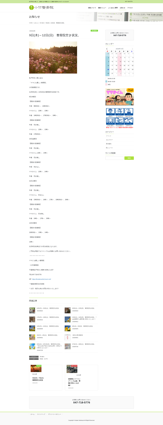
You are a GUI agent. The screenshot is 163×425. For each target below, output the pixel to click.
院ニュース (109, 147)
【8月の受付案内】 (77, 335)
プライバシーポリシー (54, 414)
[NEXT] (132, 49)
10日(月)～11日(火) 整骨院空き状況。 (48, 326)
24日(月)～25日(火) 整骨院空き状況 (48, 308)
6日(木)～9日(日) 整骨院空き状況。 (83, 326)
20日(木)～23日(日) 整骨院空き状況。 (83, 308)
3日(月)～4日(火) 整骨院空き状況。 (48, 335)
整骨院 (41, 359)
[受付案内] (36, 368)
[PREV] (107, 49)
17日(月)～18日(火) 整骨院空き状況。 (48, 317)
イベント (108, 136)
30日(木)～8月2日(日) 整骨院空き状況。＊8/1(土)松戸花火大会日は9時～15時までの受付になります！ (49, 346)
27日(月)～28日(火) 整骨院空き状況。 (83, 344)
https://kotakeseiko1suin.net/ (41, 279)
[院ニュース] (72, 369)
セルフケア (109, 140)
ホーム (33, 414)
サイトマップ (41, 414)
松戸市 (46, 359)
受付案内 (94, 30)
